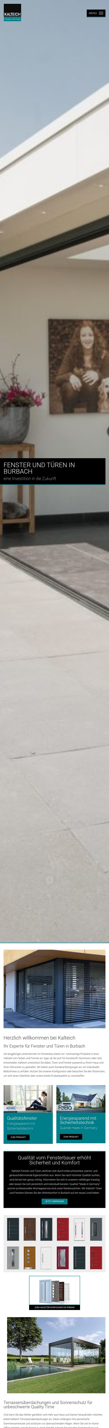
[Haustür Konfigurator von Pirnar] (54, 1292)
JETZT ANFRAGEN (54, 1201)
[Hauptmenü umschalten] (96, 13)
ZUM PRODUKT (18, 1137)
